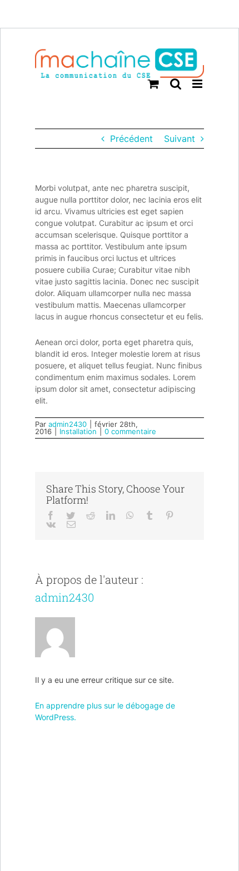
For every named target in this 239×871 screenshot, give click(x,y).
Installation (78, 431)
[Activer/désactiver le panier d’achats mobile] (153, 84)
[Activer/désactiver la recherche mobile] (175, 84)
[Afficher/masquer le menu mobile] (198, 84)
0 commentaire (130, 431)
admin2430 (67, 424)
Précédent (131, 138)
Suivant (179, 138)
